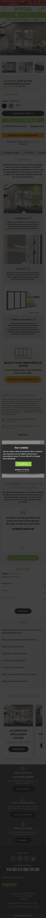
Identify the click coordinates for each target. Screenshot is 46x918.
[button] (23, 470)
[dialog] (23, 459)
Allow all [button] (23, 464)
